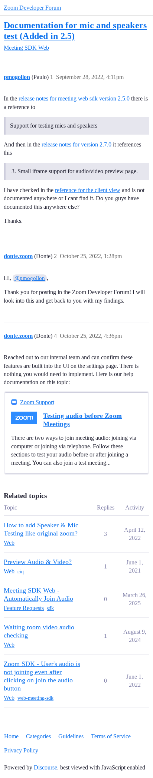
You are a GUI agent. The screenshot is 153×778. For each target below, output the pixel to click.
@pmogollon (29, 278)
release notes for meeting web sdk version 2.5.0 (74, 98)
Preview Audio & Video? (38, 562)
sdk (50, 608)
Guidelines (71, 736)
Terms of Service (111, 736)
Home (11, 736)
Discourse (45, 767)
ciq (20, 571)
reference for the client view (87, 190)
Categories (38, 736)
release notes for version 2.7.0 (76, 144)
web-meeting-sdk (35, 698)
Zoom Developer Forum (32, 7)
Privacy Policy (21, 750)
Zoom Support (37, 402)
